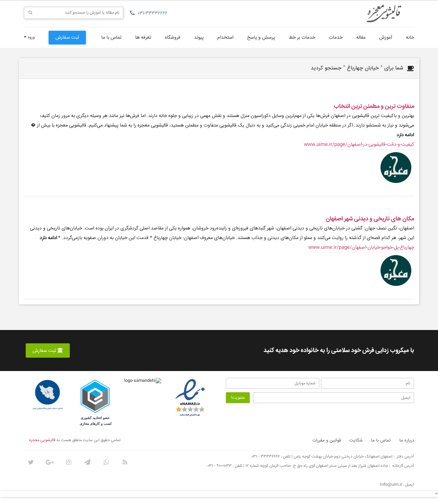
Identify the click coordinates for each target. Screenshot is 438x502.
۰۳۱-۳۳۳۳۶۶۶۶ (152, 13)
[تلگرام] (87, 462)
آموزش (385, 37)
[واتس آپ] (106, 462)
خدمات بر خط (302, 37)
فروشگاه (172, 37)
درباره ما (406, 440)
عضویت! (238, 398)
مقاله (360, 37)
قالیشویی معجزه (42, 440)
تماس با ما (111, 37)
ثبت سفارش (67, 37)
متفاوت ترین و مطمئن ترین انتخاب (374, 106)
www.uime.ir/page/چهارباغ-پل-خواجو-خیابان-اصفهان (361, 247)
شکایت (355, 440)
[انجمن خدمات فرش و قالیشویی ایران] (47, 395)
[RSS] (125, 462)
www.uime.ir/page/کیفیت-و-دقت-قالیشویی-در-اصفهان (359, 144)
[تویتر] (31, 462)
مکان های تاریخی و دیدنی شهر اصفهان (370, 219)
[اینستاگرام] (68, 462)
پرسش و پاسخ (261, 37)
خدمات (336, 37)
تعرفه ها (143, 37)
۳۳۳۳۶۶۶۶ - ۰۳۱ (266, 456)
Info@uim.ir (391, 484)
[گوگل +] (49, 462)
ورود (30, 37)
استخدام (225, 37)
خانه (410, 37)
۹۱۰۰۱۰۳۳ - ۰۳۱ (220, 466)
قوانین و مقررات (326, 440)
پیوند (199, 37)
